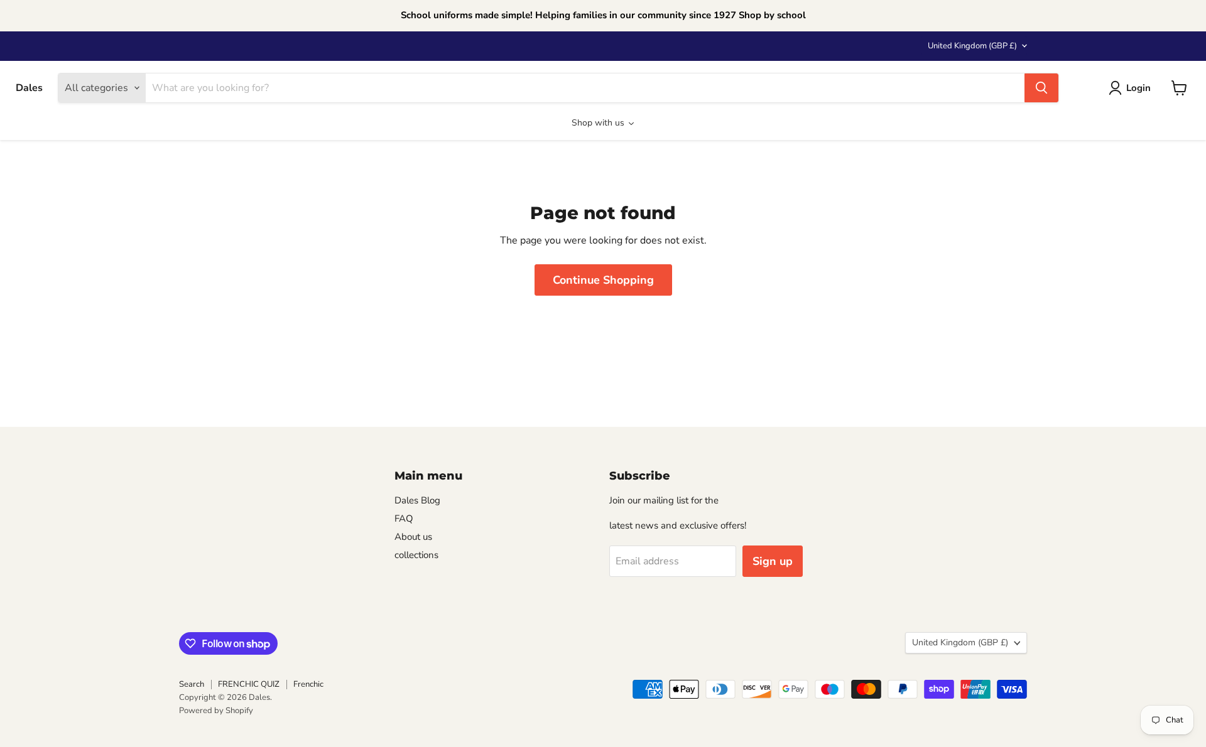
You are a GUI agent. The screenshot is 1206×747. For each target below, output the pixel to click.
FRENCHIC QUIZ (249, 684)
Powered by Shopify (216, 710)
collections (416, 555)
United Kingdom (972, 45)
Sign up (772, 561)
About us (413, 536)
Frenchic (308, 684)
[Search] (1041, 87)
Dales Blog (417, 500)
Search (191, 684)
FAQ (403, 518)
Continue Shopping (603, 280)
